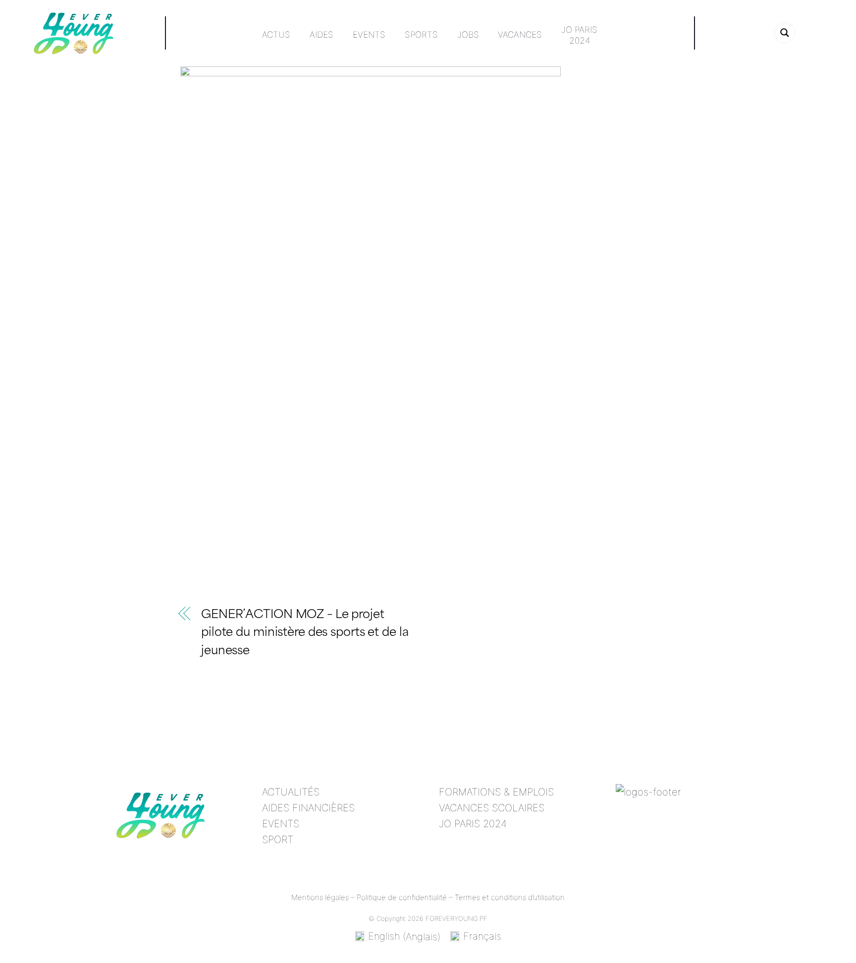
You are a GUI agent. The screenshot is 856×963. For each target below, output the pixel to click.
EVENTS (280, 824)
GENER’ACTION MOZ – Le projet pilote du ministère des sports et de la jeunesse (305, 634)
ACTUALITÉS (291, 792)
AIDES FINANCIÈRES (308, 808)
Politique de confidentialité (402, 897)
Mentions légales (320, 897)
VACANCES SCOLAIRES (491, 808)
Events (369, 34)
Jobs (468, 34)
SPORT (277, 840)
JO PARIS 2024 (473, 824)
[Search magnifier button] (785, 33)
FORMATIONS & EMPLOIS (496, 792)
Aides (321, 34)
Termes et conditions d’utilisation (510, 897)
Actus (276, 34)
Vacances (520, 34)
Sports (421, 34)
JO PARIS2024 (579, 35)
